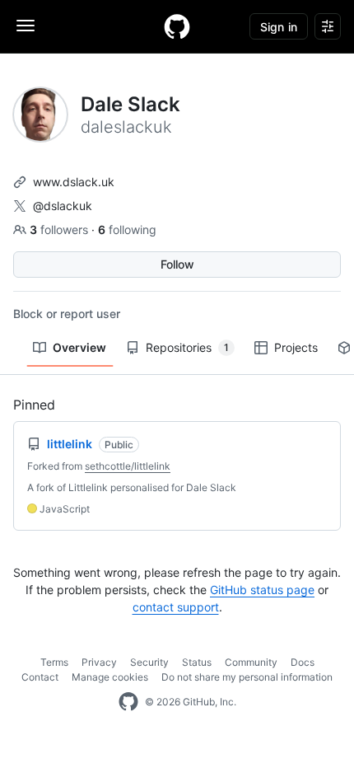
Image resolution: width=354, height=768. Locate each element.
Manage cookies (110, 677)
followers (60, 229)
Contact (39, 677)
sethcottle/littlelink (127, 466)
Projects (296, 347)
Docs (302, 662)
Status (197, 662)
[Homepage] (177, 26)
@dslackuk (62, 206)
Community (251, 662)
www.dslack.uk (73, 182)
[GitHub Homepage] (128, 702)
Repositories (187, 347)
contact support (176, 607)
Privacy (99, 662)
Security (149, 662)
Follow (177, 264)
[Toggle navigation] (25, 25)
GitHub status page (262, 590)
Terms (54, 662)
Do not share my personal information (247, 677)
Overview (79, 347)
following (127, 229)
